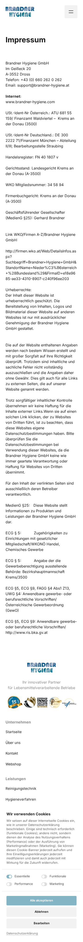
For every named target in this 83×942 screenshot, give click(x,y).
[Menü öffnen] (71, 11)
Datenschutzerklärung (22, 933)
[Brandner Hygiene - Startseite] (20, 12)
